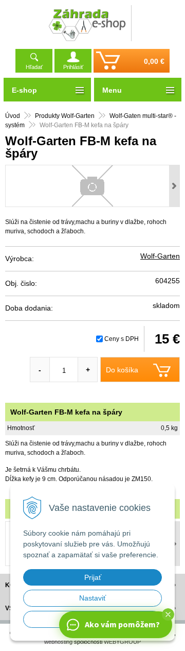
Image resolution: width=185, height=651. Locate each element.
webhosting (58, 642)
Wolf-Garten (160, 256)
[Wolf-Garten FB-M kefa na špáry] (92, 186)
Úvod (12, 115)
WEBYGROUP (122, 642)
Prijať (92, 577)
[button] (168, 614)
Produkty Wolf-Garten (65, 115)
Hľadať (34, 67)
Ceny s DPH (121, 338)
